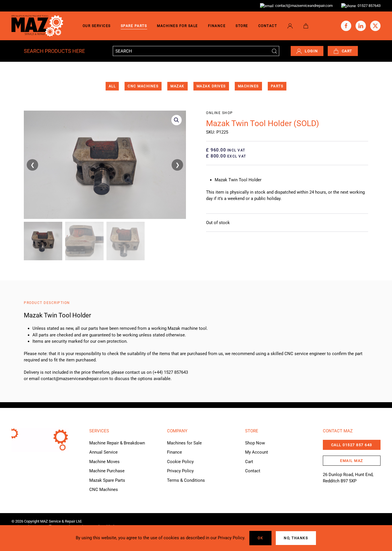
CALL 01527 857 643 (351, 445)
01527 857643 (368, 5)
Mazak (177, 86)
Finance (217, 26)
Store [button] (242, 26)
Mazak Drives (211, 86)
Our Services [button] (97, 26)
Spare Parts (134, 26)
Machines (248, 86)
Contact (267, 26)
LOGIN (311, 51)
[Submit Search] (274, 51)
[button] (176, 120)
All (112, 86)
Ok (260, 538)
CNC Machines (143, 86)
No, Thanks (296, 538)
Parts (277, 86)
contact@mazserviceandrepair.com (303, 5)
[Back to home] (37, 25)
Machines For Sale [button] (177, 26)
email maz (351, 460)
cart (347, 51)
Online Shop (219, 113)
